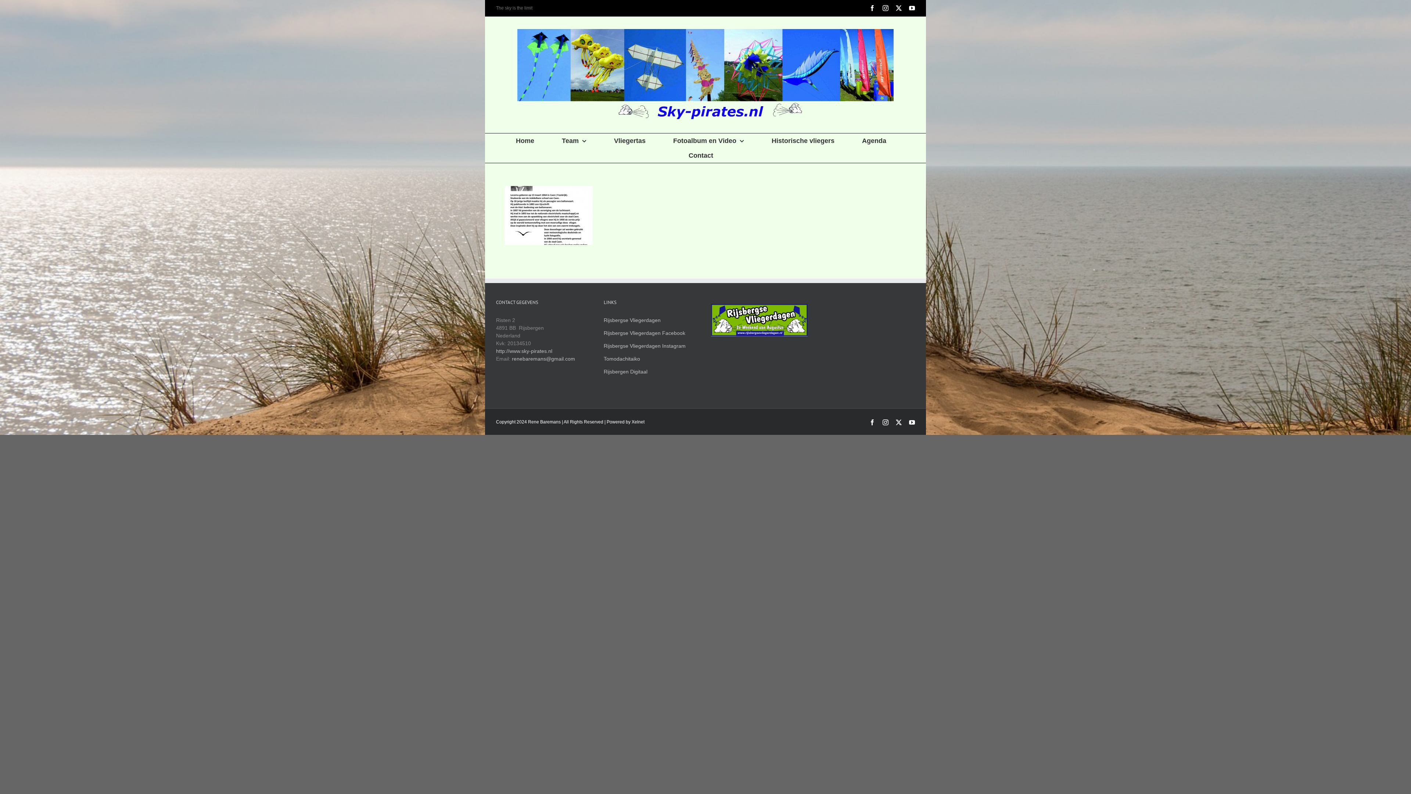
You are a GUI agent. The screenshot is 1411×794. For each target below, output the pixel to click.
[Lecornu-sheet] (548, 215)
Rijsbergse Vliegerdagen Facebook (644, 333)
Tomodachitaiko (622, 359)
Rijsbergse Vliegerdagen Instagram (645, 346)
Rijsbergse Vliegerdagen (632, 320)
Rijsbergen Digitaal (625, 372)
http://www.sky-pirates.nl (524, 351)
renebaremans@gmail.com (543, 359)
